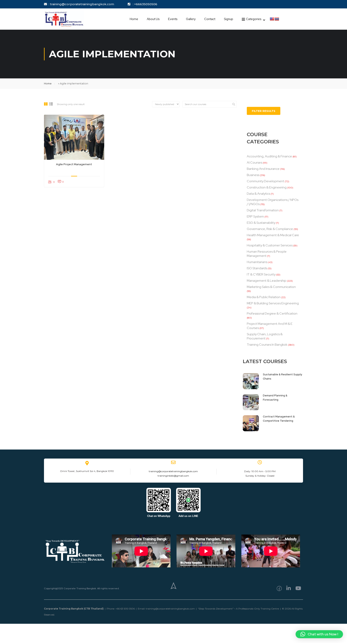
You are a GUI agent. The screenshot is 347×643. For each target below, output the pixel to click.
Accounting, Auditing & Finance (269, 156)
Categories (253, 19)
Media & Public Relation (264, 297)
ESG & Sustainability (261, 223)
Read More (74, 137)
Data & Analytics (258, 193)
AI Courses (254, 162)
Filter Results (263, 110)
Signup (228, 19)
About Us (153, 19)
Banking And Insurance (263, 169)
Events (172, 19)
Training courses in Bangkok (267, 344)
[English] (272, 19)
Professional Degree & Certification (272, 313)
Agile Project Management (74, 164)
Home (134, 19)
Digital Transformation (263, 210)
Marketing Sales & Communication (271, 287)
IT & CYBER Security (261, 274)
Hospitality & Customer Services (270, 245)
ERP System (255, 216)
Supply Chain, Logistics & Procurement (265, 336)
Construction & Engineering (267, 187)
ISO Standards (257, 268)
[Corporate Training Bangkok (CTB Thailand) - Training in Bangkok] (64, 19)
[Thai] (277, 19)
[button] (319, 634)
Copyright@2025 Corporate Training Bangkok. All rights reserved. (81, 588)
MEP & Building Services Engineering (273, 303)
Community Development (265, 181)
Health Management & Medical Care (273, 235)
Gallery (191, 19)
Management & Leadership (266, 280)
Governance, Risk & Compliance (270, 229)
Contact (209, 19)
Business (253, 175)
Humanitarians (257, 262)
